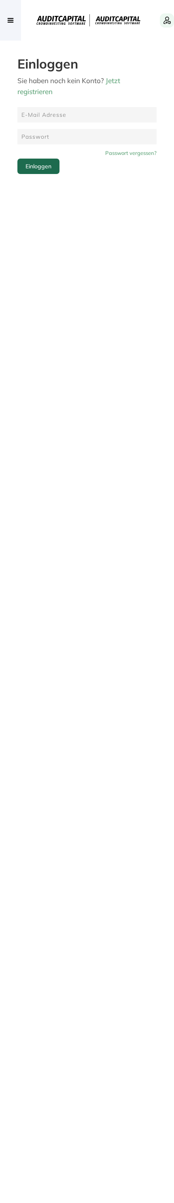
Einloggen (38, 166)
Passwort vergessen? (131, 153)
